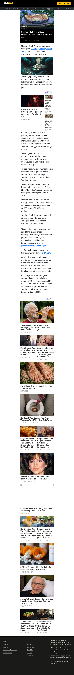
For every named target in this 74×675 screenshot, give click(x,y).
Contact (5, 644)
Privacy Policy (7, 653)
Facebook (30, 644)
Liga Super (26, 9)
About (5, 641)
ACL (36, 9)
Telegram (30, 655)
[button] (37, 66)
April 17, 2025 (47, 253)
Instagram (30, 647)
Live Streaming (63, 3)
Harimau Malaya (12, 9)
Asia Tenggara (47, 9)
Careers (5, 647)
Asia (58, 9)
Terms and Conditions (10, 650)
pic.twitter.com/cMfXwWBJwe (33, 245)
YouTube (30, 650)
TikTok (29, 653)
